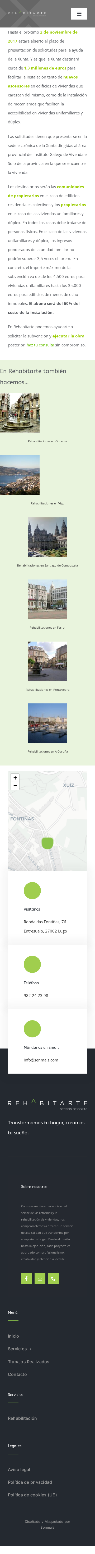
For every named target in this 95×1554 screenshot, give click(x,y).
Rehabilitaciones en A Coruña (47, 751)
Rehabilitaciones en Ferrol (47, 627)
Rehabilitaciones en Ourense (47, 441)
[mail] (40, 1278)
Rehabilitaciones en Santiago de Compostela (47, 565)
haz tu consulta (40, 344)
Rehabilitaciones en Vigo (47, 503)
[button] (47, 843)
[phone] (53, 1278)
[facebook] (26, 1278)
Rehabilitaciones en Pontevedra (47, 690)
